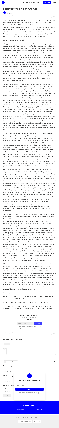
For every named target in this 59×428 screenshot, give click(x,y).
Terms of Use (36, 392)
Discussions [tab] (14, 362)
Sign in (54, 2)
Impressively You (9, 366)
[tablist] (9, 344)
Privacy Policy (40, 393)
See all (6, 395)
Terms (32, 417)
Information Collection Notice (29, 393)
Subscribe (47, 2)
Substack (22, 425)
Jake (8, 11)
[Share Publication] (41, 2)
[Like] (4, 16)
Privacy (29, 417)
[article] (29, 368)
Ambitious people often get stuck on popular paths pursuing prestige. (20, 368)
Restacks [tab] (13, 344)
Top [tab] (5, 362)
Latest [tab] (8, 362)
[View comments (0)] (8, 16)
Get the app (37, 421)
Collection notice (39, 417)
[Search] (38, 2)
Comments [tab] (6, 344)
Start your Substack (26, 421)
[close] (43, 374)
